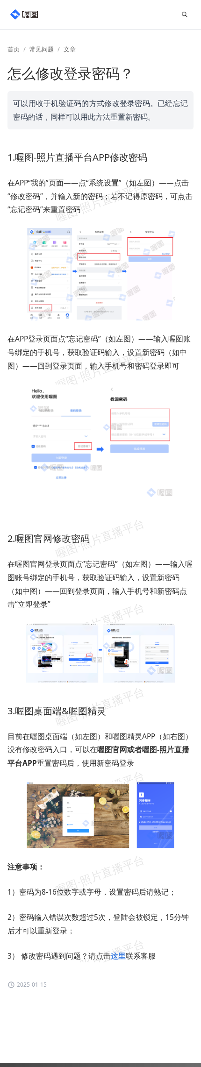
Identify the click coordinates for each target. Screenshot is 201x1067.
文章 (70, 49)
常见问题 (41, 49)
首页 (13, 49)
